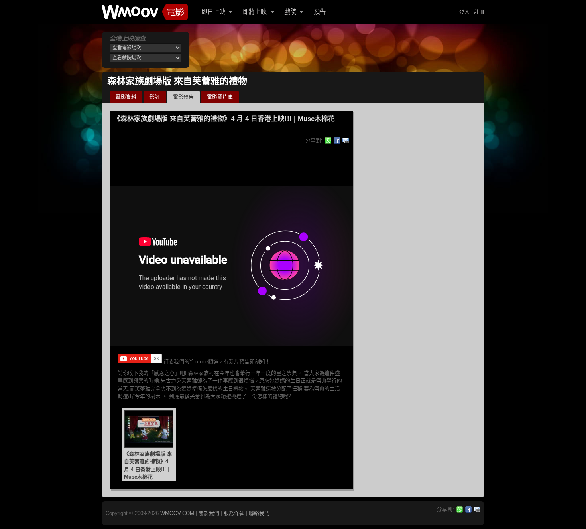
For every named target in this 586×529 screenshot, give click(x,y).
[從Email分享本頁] (345, 140)
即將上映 (255, 11)
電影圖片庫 (220, 97)
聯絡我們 (259, 513)
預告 (320, 11)
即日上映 (213, 11)
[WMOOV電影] (145, 12)
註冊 (479, 12)
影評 (154, 97)
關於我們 (209, 513)
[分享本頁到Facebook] (337, 140)
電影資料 (126, 97)
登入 (464, 12)
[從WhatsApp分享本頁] (328, 140)
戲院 (290, 11)
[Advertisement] (338, 50)
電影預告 (183, 97)
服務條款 (234, 513)
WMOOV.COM (177, 513)
